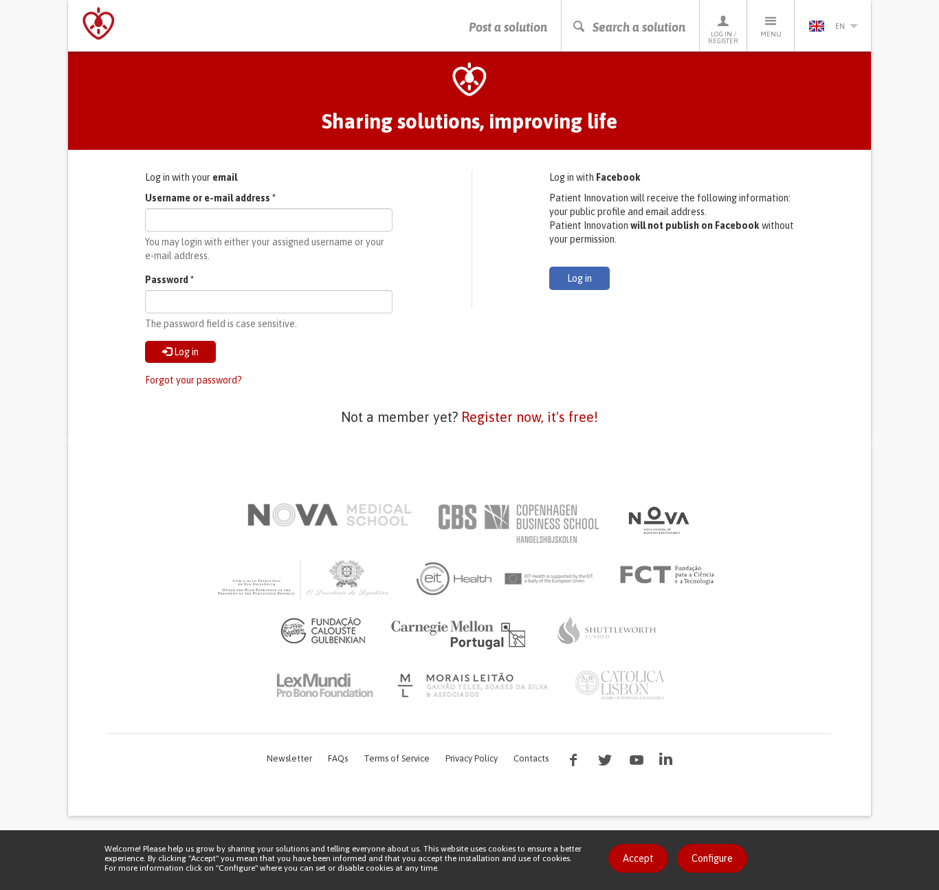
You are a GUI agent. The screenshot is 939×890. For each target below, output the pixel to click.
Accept (638, 858)
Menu (771, 34)
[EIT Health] (506, 578)
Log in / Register (723, 37)
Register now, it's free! (529, 417)
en (840, 26)
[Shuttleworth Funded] (607, 630)
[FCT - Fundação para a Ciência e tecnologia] (670, 575)
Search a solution (639, 27)
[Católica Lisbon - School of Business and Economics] (620, 685)
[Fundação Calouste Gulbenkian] (323, 630)
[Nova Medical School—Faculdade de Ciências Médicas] (329, 514)
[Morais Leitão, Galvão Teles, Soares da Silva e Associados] (474, 685)
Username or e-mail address (210, 197)
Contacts (531, 758)
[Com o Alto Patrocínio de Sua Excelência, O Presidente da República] (304, 578)
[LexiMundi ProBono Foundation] (324, 685)
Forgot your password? (193, 380)
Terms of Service (397, 758)
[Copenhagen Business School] (517, 523)
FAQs (338, 758)
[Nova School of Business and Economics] (657, 520)
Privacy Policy (471, 758)
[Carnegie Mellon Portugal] (460, 633)
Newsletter (289, 758)
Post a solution (508, 27)
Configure (712, 858)
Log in (185, 351)
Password (169, 279)
